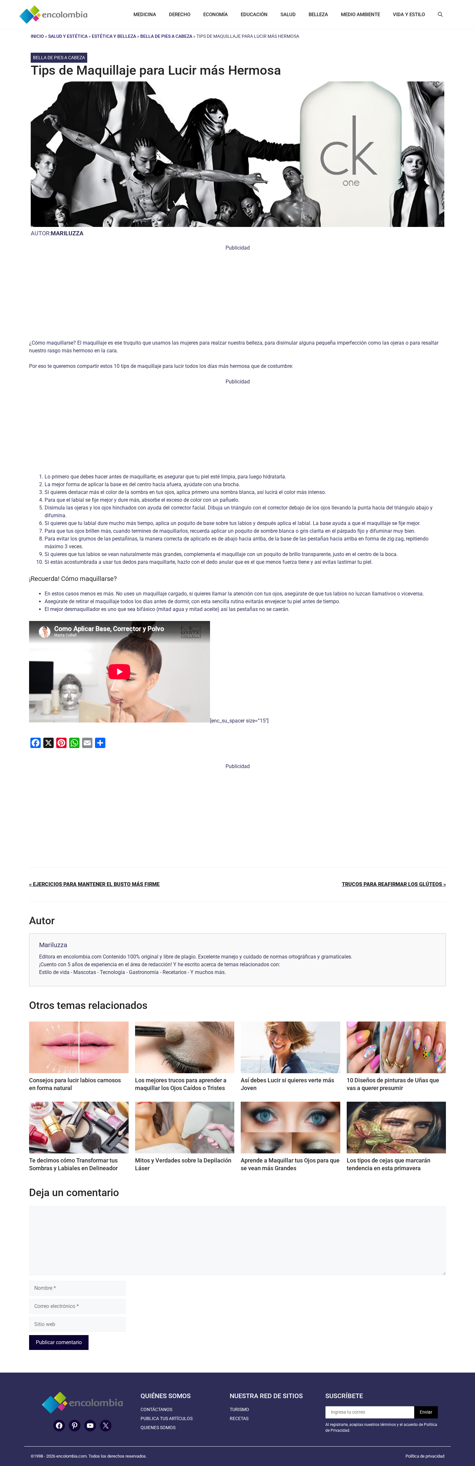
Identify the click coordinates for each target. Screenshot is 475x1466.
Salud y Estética (68, 36)
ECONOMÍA (215, 14)
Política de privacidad (425, 1456)
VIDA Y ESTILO (409, 14)
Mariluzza (67, 233)
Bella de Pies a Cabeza (166, 36)
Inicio (37, 36)
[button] (440, 14)
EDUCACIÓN (254, 14)
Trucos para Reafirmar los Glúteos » (394, 884)
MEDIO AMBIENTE (360, 14)
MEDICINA (144, 14)
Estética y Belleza (114, 36)
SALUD (288, 14)
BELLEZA (318, 14)
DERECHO (179, 14)
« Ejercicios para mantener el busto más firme (94, 884)
